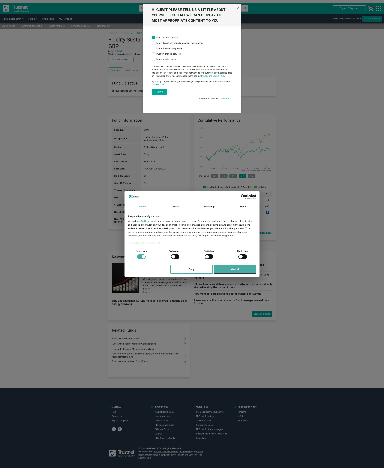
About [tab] (242, 206)
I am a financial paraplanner (169, 48)
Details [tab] (175, 206)
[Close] (237, 8)
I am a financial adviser (167, 37)
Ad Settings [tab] (209, 206)
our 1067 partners (146, 221)
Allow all (234, 269)
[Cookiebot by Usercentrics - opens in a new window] (243, 196)
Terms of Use (158, 84)
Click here (224, 98)
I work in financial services (168, 54)
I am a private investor (166, 59)
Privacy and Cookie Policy (213, 76)
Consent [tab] (141, 206)
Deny (191, 269)
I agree (159, 91)
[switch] (175, 256)
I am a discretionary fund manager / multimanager (180, 43)
